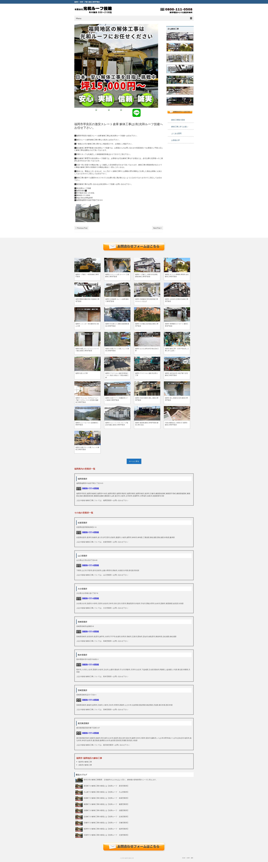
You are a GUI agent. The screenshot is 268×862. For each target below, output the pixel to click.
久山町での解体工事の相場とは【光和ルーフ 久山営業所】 (106, 792)
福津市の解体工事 (85, 761)
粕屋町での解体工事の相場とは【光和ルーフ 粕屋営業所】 (106, 798)
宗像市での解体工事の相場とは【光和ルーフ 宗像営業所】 (106, 822)
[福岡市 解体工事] (93, 10)
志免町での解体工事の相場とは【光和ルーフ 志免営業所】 (106, 816)
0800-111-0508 (90, 488)
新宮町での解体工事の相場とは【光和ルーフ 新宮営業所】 (106, 786)
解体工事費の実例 (178, 120)
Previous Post (82, 228)
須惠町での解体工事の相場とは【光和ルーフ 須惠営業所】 (106, 810)
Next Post (156, 228)
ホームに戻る (134, 461)
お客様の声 (175, 140)
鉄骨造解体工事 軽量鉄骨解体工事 (175, 68)
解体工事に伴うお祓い (179, 126)
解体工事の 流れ (172, 101)
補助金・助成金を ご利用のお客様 (175, 90)
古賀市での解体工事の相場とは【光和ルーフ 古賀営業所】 (106, 835)
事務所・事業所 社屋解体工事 (174, 47)
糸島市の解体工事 (85, 765)
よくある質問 (176, 133)
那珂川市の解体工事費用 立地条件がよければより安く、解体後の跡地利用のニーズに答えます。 (121, 779)
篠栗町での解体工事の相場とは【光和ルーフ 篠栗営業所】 (106, 804)
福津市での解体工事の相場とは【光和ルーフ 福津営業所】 (106, 828)
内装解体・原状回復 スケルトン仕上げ (175, 58)
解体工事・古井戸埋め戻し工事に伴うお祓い (180, 79)
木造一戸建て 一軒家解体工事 (174, 36)
